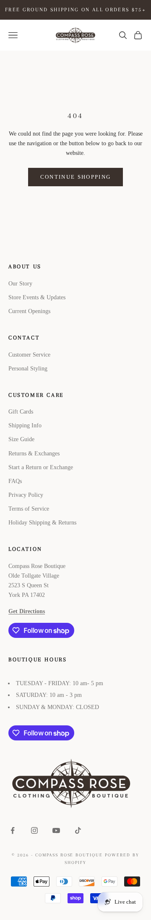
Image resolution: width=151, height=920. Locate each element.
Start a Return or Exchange (40, 467)
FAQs (15, 481)
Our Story (20, 283)
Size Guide (21, 439)
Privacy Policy (25, 495)
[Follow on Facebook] (12, 830)
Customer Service (29, 355)
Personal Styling (27, 368)
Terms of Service (28, 509)
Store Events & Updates (36, 297)
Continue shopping (75, 177)
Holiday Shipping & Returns (42, 522)
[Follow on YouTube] (56, 830)
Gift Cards (20, 412)
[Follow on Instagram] (34, 830)
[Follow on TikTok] (78, 830)
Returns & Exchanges (34, 453)
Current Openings (29, 311)
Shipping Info (25, 425)
